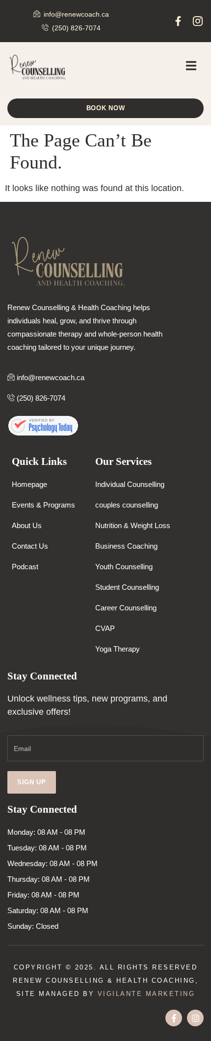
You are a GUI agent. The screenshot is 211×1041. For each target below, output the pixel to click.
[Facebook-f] (178, 21)
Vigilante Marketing (146, 993)
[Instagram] (195, 1018)
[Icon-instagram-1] (198, 21)
